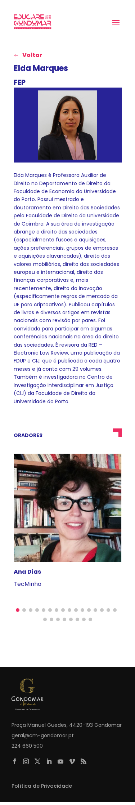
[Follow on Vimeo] (72, 761)
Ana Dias (27, 572)
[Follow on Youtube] (60, 761)
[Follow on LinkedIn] (49, 761)
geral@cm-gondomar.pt (43, 735)
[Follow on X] (37, 761)
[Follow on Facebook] (14, 761)
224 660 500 (27, 746)
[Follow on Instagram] (26, 761)
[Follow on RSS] (83, 761)
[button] (17, 610)
